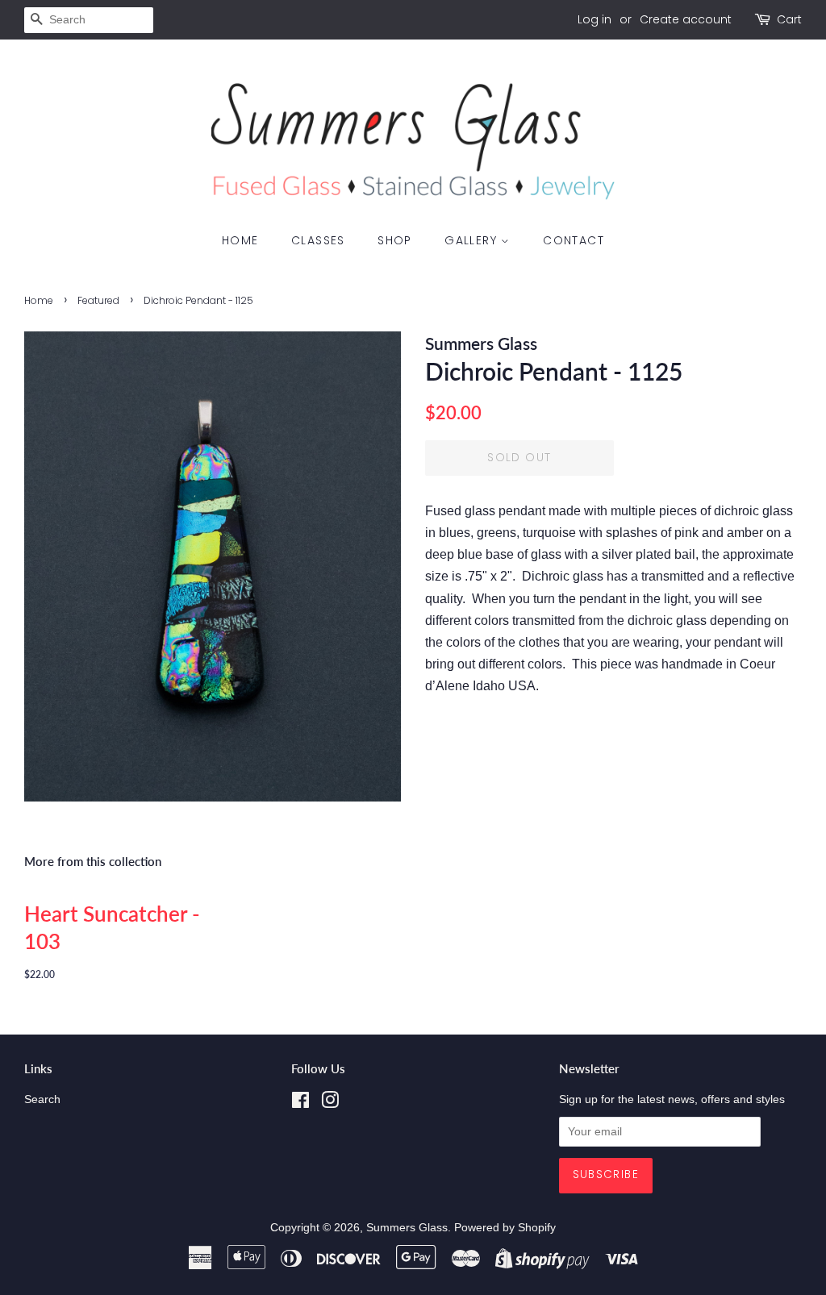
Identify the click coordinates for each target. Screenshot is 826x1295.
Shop (395, 240)
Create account (686, 19)
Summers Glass (407, 1228)
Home (240, 240)
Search (42, 1099)
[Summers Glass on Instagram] (330, 1103)
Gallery (472, 240)
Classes (318, 240)
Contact (573, 240)
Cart (789, 19)
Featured (98, 300)
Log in (594, 19)
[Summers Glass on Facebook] (300, 1103)
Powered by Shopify (505, 1228)
